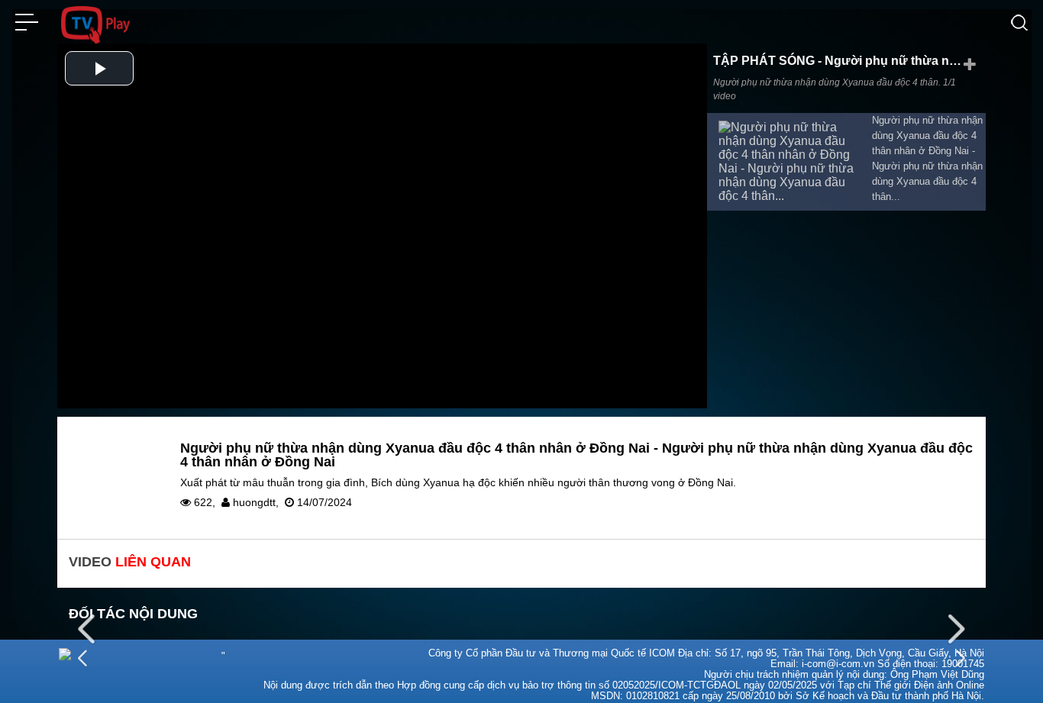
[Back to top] (993, 669)
